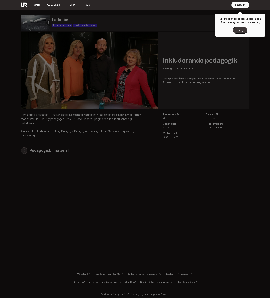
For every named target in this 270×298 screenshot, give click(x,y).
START (36, 5)
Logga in (240, 4)
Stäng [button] (240, 30)
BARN (72, 5)
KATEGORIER (53, 5)
